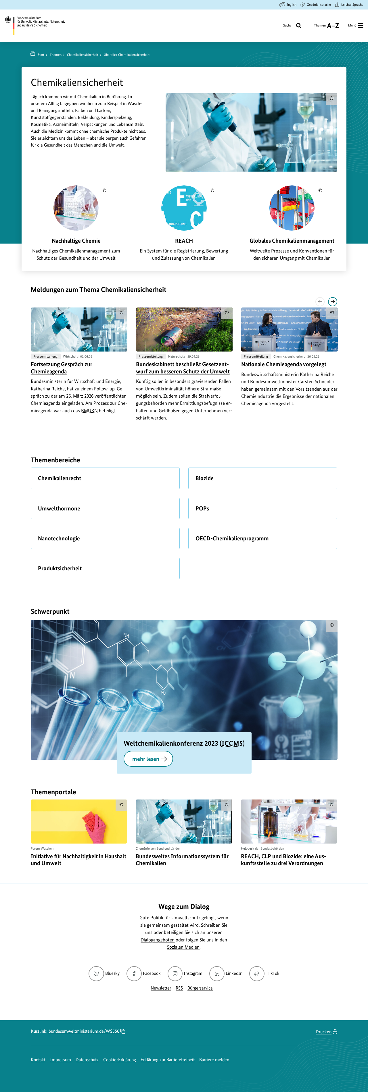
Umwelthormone (59, 508)
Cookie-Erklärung (119, 1059)
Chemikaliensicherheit (82, 55)
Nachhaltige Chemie (76, 240)
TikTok (273, 973)
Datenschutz (87, 1059)
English (291, 5)
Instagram (193, 973)
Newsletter (161, 988)
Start (41, 55)
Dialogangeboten (158, 940)
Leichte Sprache (352, 5)
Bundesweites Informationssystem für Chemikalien (182, 860)
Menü (352, 25)
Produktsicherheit (60, 568)
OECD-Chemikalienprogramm (232, 538)
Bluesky (112, 973)
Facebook (152, 973)
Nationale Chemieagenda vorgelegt (283, 364)
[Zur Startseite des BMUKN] (39, 25)
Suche (287, 25)
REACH (184, 240)
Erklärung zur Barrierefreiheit (168, 1059)
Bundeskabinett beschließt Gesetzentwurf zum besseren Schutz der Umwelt (183, 368)
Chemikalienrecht (59, 478)
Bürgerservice (200, 988)
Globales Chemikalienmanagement (292, 240)
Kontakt (38, 1059)
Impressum (60, 1059)
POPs (202, 508)
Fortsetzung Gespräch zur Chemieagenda (61, 368)
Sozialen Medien (183, 947)
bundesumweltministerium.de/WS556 (84, 1031)
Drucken (323, 1031)
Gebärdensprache (319, 5)
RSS (179, 988)
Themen (320, 27)
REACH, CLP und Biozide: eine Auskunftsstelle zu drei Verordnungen (283, 860)
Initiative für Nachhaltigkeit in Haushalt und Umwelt (78, 860)
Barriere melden (214, 1059)
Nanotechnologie (59, 538)
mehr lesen (145, 758)
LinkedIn (234, 973)
